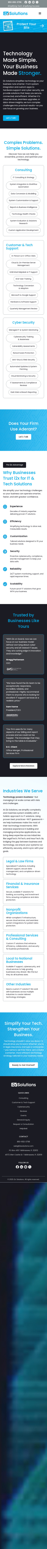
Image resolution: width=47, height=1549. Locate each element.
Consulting (23, 1098)
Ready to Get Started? (23, 1065)
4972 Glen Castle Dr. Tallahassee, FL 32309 (23, 1155)
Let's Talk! (11, 117)
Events (23, 1115)
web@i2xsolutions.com (23, 1146)
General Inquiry (23, 1120)
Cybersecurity (23, 1107)
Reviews (23, 1111)
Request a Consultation (23, 1124)
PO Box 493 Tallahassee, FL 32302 (23, 1150)
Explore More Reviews (23, 765)
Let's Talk (23, 436)
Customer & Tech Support (23, 1102)
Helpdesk (23, 1128)
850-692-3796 (14, 2)
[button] (40, 13)
